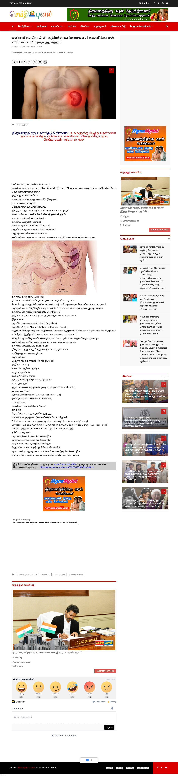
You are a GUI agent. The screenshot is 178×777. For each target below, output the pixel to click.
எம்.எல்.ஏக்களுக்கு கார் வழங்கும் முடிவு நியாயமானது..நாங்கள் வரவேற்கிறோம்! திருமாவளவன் (152, 303)
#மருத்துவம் (22, 125)
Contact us (143, 768)
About (109, 768)
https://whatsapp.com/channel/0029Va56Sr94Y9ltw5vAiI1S (67, 467)
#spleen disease (76, 575)
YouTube (72, 26)
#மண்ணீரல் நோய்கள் (27, 575)
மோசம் (18, 666)
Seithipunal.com (26, 767)
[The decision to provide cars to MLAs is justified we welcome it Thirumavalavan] (130, 297)
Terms (119, 768)
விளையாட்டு (117, 26)
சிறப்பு (18, 658)
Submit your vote (105, 671)
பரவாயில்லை (22, 662)
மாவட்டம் (56, 26)
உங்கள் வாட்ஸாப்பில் (64, 464)
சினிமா (84, 26)
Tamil (144, 3)
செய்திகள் (24, 26)
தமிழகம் (42, 26)
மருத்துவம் (100, 26)
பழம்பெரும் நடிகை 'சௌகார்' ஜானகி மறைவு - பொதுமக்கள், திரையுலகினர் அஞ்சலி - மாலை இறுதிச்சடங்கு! (144, 503)
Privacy (130, 768)
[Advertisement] (64, 161)
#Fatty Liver (59, 575)
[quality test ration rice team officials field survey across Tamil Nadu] (130, 249)
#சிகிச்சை (45, 575)
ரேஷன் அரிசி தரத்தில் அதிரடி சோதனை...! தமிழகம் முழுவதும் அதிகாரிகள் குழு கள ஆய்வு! (152, 254)
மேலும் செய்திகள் (140, 26)
